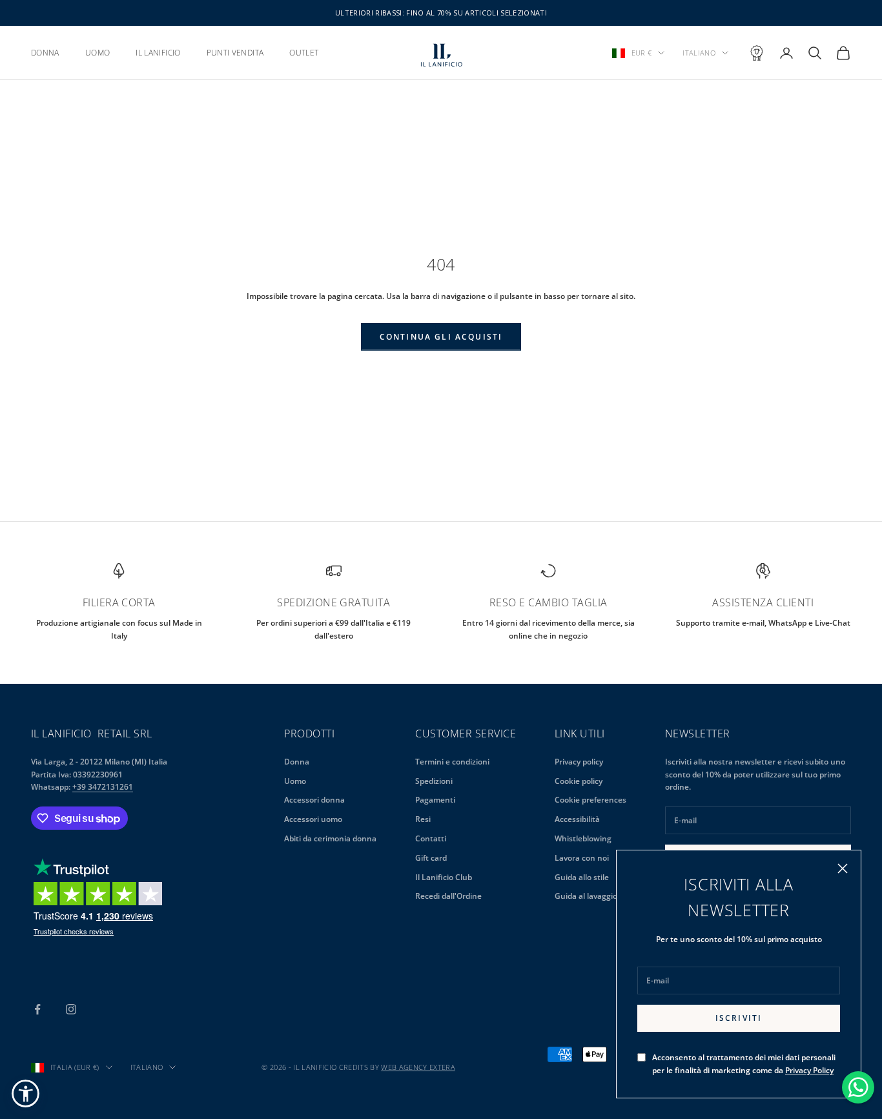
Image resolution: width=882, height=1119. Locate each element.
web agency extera (418, 1067)
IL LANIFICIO (158, 52)
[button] (25, 1093)
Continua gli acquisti (441, 336)
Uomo (295, 780)
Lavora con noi (582, 857)
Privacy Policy (809, 1070)
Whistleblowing (583, 838)
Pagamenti (435, 799)
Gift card (431, 857)
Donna (296, 761)
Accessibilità (577, 819)
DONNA (45, 52)
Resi (423, 819)
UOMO (97, 52)
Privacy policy (579, 761)
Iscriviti (738, 1017)
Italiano (698, 52)
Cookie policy (578, 780)
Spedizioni (434, 780)
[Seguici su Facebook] (37, 1009)
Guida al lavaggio (586, 895)
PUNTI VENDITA (235, 52)
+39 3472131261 (102, 786)
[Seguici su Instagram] (71, 1009)
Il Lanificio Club (443, 877)
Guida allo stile (582, 877)
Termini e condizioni (452, 761)
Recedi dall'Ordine (448, 895)
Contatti (430, 838)
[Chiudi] (842, 868)
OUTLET (303, 52)
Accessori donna (314, 799)
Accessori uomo (313, 819)
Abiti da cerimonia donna (330, 838)
